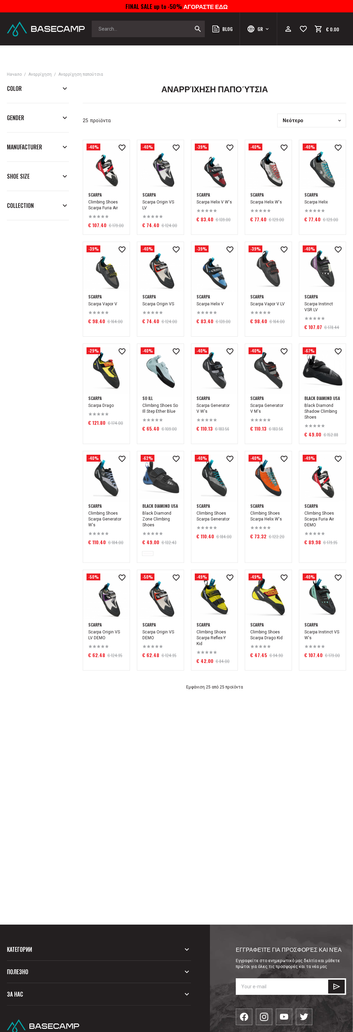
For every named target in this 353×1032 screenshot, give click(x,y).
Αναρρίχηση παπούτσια (80, 74)
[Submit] (336, 986)
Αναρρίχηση (40, 74)
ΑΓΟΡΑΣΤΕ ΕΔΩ (205, 6)
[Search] (198, 29)
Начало (14, 74)
